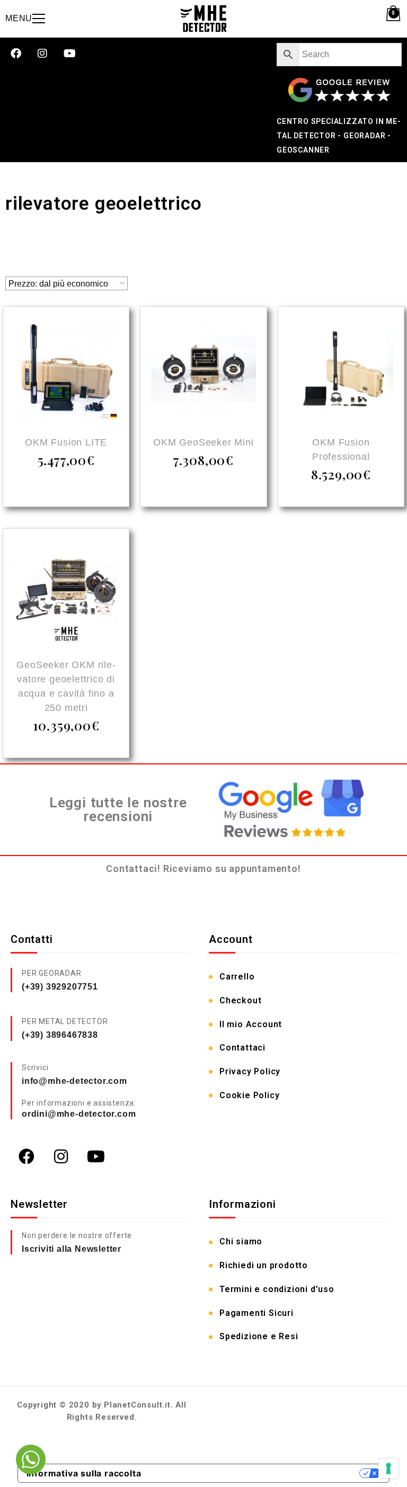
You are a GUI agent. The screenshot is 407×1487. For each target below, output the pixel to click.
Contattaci (242, 1048)
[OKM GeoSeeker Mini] (203, 371)
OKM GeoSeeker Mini (203, 442)
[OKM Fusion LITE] (66, 371)
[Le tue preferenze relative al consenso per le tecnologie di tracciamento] (388, 1468)
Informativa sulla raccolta (83, 1473)
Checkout (240, 1000)
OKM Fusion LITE (66, 442)
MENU (18, 18)
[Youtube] (70, 53)
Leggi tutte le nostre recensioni (118, 809)
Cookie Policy (249, 1095)
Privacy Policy (249, 1071)
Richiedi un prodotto (263, 1265)
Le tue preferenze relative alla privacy (256, 1473)
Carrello (236, 977)
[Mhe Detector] (203, 18)
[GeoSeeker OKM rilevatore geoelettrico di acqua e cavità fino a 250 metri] (66, 593)
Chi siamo (240, 1241)
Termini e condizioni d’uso (276, 1289)
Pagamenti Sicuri (256, 1313)
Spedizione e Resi (258, 1336)
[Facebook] (15, 53)
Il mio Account (250, 1024)
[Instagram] (43, 53)
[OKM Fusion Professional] (341, 371)
